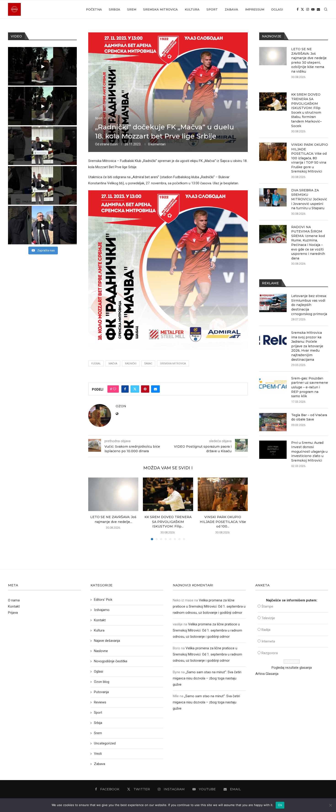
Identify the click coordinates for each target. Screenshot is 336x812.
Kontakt (14, 606)
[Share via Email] (155, 389)
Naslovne (101, 651)
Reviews (100, 702)
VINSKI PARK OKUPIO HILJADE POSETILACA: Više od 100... (223, 522)
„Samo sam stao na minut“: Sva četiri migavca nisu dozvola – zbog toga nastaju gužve (207, 678)
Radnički (130, 363)
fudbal (96, 363)
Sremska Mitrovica (160, 9)
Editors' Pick (103, 600)
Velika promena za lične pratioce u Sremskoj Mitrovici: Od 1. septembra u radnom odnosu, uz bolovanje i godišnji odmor (209, 606)
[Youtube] (313, 9)
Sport (212, 9)
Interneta (268, 641)
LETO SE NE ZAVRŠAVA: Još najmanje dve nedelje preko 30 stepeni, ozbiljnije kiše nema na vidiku (309, 60)
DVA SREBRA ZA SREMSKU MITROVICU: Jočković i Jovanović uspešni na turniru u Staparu (309, 199)
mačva (113, 363)
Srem (131, 9)
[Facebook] (298, 9)
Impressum (254, 9)
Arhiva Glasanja (266, 674)
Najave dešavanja (107, 641)
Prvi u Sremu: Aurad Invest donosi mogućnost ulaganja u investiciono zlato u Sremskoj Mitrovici (309, 451)
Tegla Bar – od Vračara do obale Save (309, 417)
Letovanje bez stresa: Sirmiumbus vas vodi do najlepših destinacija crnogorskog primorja (309, 305)
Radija (265, 630)
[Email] (318, 9)
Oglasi (277, 9)
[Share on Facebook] (125, 389)
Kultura (192, 9)
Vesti (98, 754)
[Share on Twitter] (135, 389)
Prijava (13, 613)
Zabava (231, 9)
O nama (14, 600)
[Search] (325, 9)
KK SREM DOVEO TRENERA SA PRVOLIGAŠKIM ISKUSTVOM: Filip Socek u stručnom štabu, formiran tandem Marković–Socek (306, 110)
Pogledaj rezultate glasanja (292, 668)
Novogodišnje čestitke (110, 661)
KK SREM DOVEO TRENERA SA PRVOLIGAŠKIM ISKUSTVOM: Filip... (168, 522)
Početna (94, 9)
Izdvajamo (101, 610)
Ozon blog (101, 682)
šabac (148, 363)
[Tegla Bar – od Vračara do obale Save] (273, 422)
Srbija (114, 9)
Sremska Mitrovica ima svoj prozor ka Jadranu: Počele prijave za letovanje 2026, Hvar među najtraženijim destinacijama (307, 346)
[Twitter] (302, 9)
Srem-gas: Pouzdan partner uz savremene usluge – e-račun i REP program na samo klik (309, 387)
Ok (280, 805)
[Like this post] (114, 389)
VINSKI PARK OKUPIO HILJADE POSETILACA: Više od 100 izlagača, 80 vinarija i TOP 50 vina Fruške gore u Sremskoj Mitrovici (309, 158)
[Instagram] (307, 9)
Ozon (114, 144)
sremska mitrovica (173, 363)
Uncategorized (105, 743)
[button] (94, 509)
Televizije (268, 618)
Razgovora (269, 653)
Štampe (267, 606)
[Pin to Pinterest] (145, 389)
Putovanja (101, 692)
